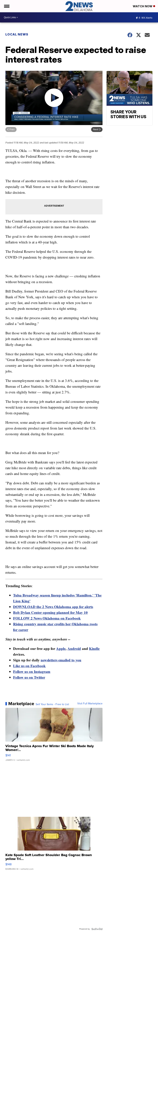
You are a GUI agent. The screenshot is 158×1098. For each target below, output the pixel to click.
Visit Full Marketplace (90, 703)
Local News (16, 34)
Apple (61, 648)
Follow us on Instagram (31, 671)
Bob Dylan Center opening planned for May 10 (50, 612)
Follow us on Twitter (29, 677)
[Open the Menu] (6, 6)
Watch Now (143, 6)
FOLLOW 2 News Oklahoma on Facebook (47, 618)
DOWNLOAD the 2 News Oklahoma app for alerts (53, 606)
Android (74, 648)
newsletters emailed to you (61, 660)
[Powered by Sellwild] (97, 929)
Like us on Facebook (29, 665)
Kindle (94, 648)
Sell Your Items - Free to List (52, 704)
